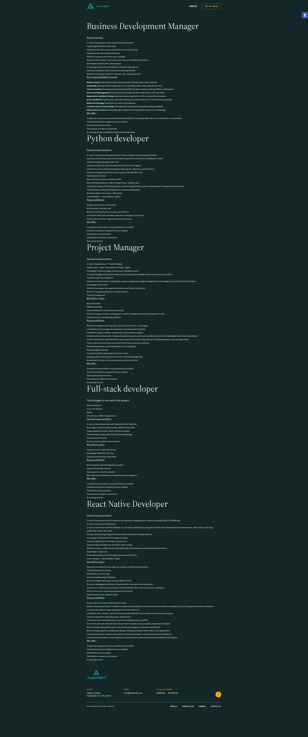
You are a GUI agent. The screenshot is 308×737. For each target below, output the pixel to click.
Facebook (173, 693)
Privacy (173, 706)
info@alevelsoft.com (133, 693)
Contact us (216, 706)
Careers (193, 6)
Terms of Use (188, 706)
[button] (305, 15)
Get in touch (211, 6)
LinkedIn (160, 693)
